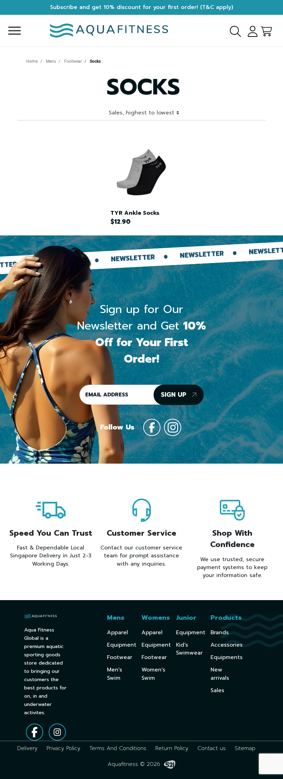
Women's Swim (153, 674)
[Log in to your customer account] (250, 30)
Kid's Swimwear (189, 649)
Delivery (27, 748)
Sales (217, 690)
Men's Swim (114, 674)
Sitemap (245, 748)
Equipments (227, 657)
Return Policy (171, 748)
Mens (51, 61)
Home (32, 61)
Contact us (211, 748)
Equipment (121, 645)
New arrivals (220, 674)
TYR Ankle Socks (134, 213)
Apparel (117, 632)
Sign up (174, 394)
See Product (138, 172)
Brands (220, 632)
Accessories (227, 645)
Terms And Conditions (117, 748)
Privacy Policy (63, 748)
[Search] (231, 30)
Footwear (73, 61)
